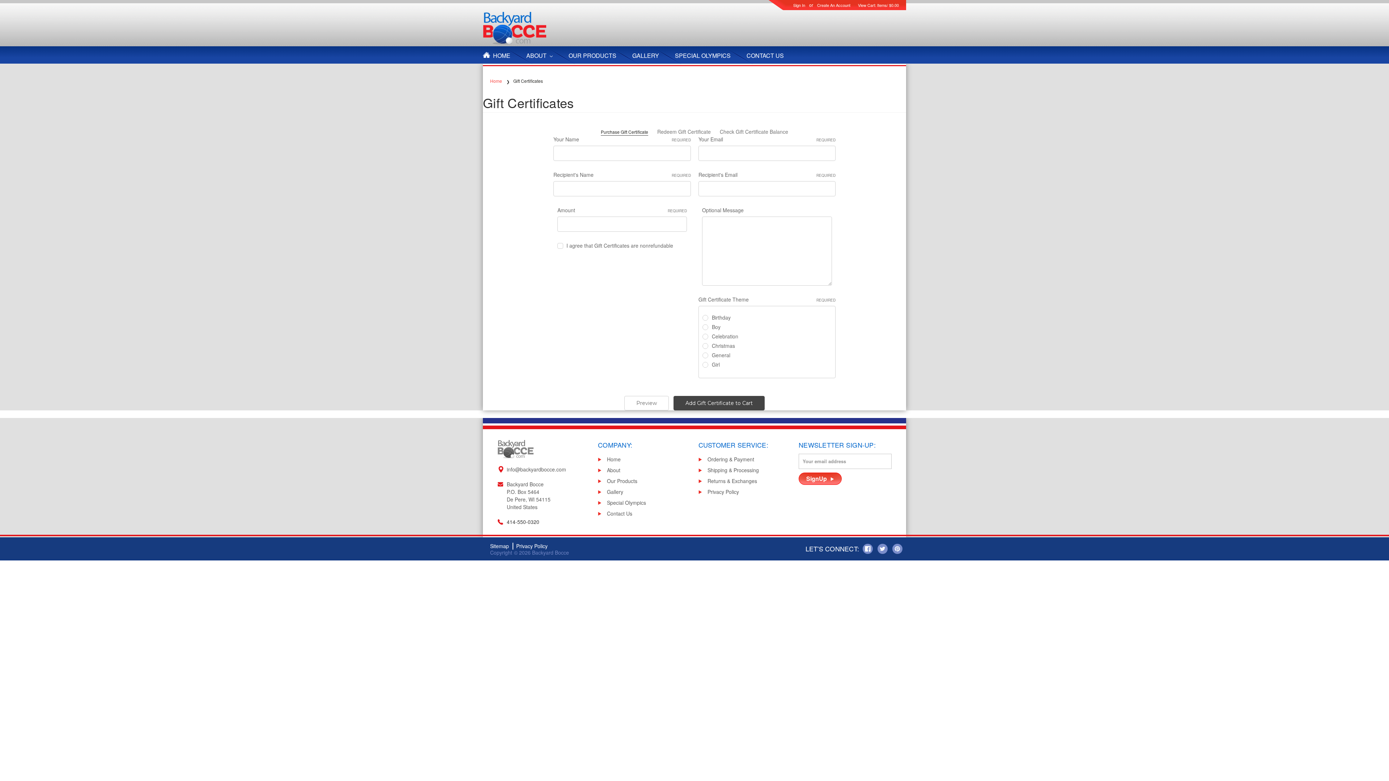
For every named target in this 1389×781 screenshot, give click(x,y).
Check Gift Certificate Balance (754, 131)
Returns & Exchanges (732, 481)
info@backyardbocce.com (536, 469)
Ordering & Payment (731, 459)
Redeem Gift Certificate (684, 131)
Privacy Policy (723, 491)
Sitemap (499, 546)
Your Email (767, 139)
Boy (716, 326)
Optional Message (723, 210)
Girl (716, 364)
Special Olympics (703, 55)
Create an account (833, 5)
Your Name (622, 139)
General (721, 355)
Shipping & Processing (733, 470)
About (537, 55)
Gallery (645, 55)
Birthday (721, 317)
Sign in (799, 5)
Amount (622, 210)
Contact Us (765, 55)
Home (501, 55)
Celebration (725, 336)
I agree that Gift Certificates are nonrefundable (619, 245)
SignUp (816, 478)
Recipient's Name (622, 174)
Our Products (622, 481)
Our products (592, 55)
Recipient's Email (767, 174)
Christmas (723, 345)
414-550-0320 (523, 521)
